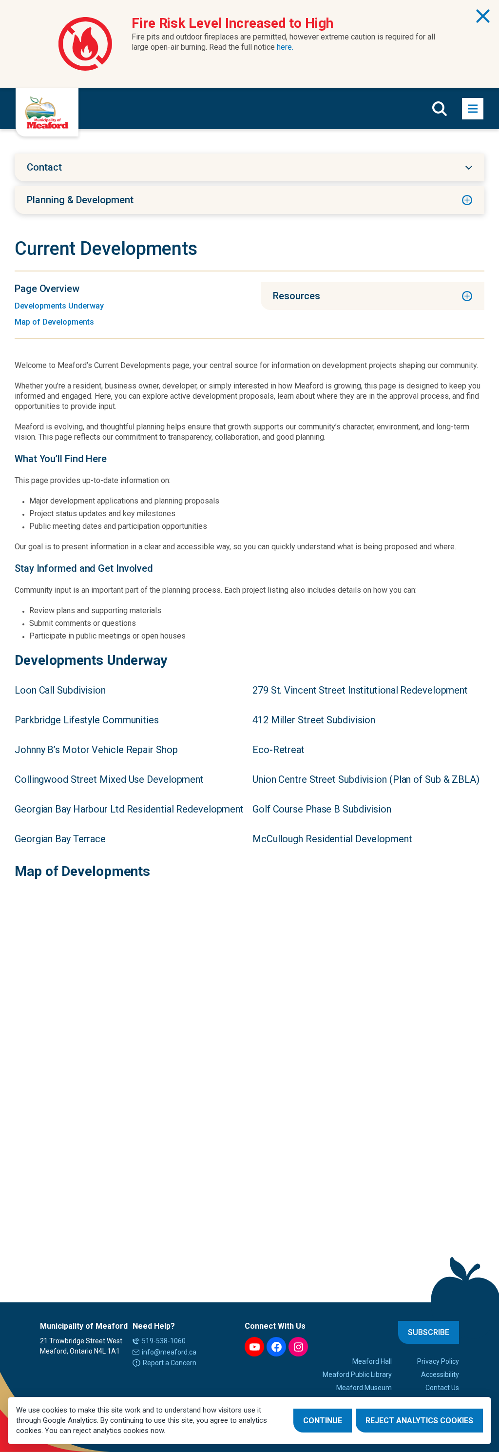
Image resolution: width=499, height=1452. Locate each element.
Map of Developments (54, 322)
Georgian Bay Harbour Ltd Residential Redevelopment (129, 809)
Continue (322, 1420)
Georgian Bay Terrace (60, 839)
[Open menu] (472, 108)
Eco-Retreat (278, 749)
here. (285, 47)
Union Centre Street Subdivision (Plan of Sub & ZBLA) (366, 779)
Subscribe (428, 1332)
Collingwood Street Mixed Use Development (109, 779)
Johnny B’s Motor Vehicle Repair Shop (96, 749)
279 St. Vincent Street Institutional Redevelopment (360, 690)
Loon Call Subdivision (60, 690)
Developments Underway (59, 305)
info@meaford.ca (169, 1352)
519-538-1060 (164, 1341)
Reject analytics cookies (419, 1420)
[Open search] (439, 108)
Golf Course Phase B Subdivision (321, 809)
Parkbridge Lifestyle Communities (87, 720)
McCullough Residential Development (332, 839)
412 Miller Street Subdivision (313, 720)
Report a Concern (169, 1363)
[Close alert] (483, 16)
